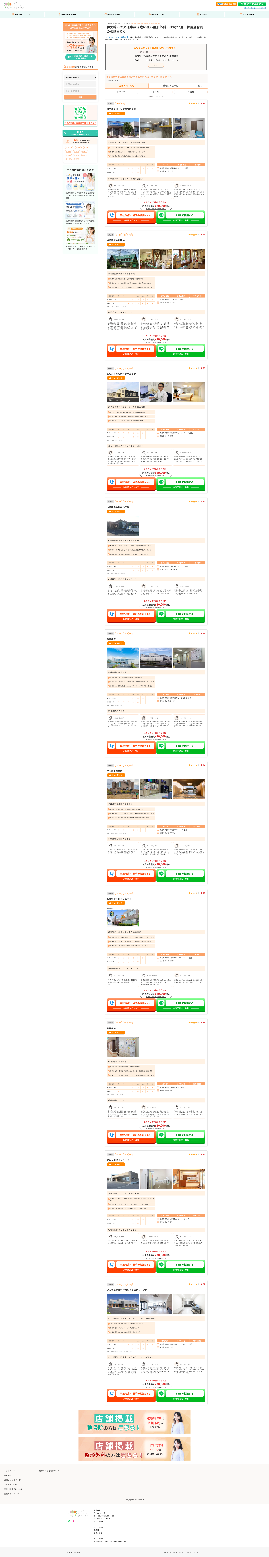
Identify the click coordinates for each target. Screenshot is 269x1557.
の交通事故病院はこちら (80, 133)
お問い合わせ (197, 1552)
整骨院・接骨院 (170, 85)
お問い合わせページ (12, 1480)
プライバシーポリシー (177, 1552)
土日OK (156, 92)
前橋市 (78, 147)
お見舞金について (158, 14)
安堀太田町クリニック (118, 1160)
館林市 (68, 159)
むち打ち (140, 60)
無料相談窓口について (13, 1489)
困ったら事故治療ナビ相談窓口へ (80, 25)
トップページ (9, 1470)
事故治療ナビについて (24, 14)
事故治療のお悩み (68, 14)
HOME (166, 1552)
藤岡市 (84, 155)
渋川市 (76, 155)
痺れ (159, 60)
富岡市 (76, 151)
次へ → (156, 65)
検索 (80, 97)
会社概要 (203, 14)
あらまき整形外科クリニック (121, 373)
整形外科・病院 (126, 85)
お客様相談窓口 (113, 14)
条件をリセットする (156, 96)
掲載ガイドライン (11, 1493)
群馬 (126, 23)
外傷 (176, 60)
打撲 (168, 60)
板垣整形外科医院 (116, 240)
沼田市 (68, 155)
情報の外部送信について (49, 1470)
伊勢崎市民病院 (115, 770)
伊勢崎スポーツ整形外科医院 (121, 109)
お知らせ (189, 1552)
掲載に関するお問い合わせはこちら (255, 8)
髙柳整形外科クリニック (119, 898)
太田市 (86, 147)
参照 (186, 168)
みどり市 (69, 147)
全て (200, 85)
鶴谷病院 (111, 1028)
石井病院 (111, 639)
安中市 (68, 151)
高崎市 (76, 159)
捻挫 (150, 60)
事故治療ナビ (119, 23)
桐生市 (84, 151)
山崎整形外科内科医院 (118, 507)
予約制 (191, 92)
